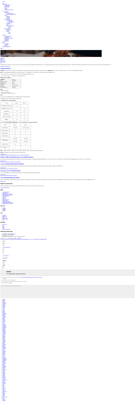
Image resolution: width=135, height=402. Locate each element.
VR (5, 7)
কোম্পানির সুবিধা (7, 6)
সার (5, 34)
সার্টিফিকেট (6, 8)
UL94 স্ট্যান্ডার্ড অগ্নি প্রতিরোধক (5, 239)
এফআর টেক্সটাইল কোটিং (10, 13)
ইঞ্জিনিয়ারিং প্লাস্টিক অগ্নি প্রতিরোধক (8, 203)
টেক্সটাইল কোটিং (7, 37)
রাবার (7, 24)
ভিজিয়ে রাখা (8, 16)
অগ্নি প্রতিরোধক (5, 193)
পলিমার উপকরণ (7, 39)
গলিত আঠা (8, 31)
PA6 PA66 (10, 21)
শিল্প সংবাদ (6, 45)
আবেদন (4, 35)
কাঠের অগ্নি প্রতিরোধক (6, 195)
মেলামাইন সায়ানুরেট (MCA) (6, 201)
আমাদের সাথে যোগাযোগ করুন (6, 46)
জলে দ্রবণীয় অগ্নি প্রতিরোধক (9, 38)
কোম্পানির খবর (6, 44)
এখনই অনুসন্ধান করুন (3, 187)
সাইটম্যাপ (15, 238)
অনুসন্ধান (4, 154)
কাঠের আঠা (8, 17)
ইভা (9, 32)
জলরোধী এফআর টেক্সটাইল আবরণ (11, 14)
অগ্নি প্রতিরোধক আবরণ (8, 36)
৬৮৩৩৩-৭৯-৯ (31, 239)
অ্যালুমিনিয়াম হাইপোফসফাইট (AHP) (8, 202)
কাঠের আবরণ (8, 18)
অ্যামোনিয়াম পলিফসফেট (6, 192)
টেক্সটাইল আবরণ (7, 12)
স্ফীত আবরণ (6, 11)
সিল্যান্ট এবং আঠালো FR (6, 199)
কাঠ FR (6, 15)
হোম (3, 3)
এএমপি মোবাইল (19, 238)
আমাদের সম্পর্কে (5, 224)
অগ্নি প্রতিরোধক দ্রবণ (36, 239)
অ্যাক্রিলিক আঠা (9, 29)
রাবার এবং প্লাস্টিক (7, 19)
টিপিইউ (10, 27)
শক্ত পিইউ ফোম (9, 23)
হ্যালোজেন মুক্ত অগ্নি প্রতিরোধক (15, 239)
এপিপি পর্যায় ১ (4, 198)
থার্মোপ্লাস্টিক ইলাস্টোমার (10, 25)
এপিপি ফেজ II (4, 196)
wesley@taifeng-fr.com (11, 233)
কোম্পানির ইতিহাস (7, 5)
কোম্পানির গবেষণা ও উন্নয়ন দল (9, 9)
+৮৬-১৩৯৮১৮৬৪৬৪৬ (6, 255)
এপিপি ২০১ (4, 197)
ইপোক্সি (8, 30)
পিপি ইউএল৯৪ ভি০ (5, 200)
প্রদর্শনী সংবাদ (6, 43)
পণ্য (3, 10)
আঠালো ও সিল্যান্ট (7, 28)
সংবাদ (3, 42)
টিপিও (9, 26)
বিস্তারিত (1, 154)
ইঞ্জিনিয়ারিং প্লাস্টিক (9, 20)
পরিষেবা (4, 41)
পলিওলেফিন (4, 56)
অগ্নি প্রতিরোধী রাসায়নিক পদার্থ (24, 239)
